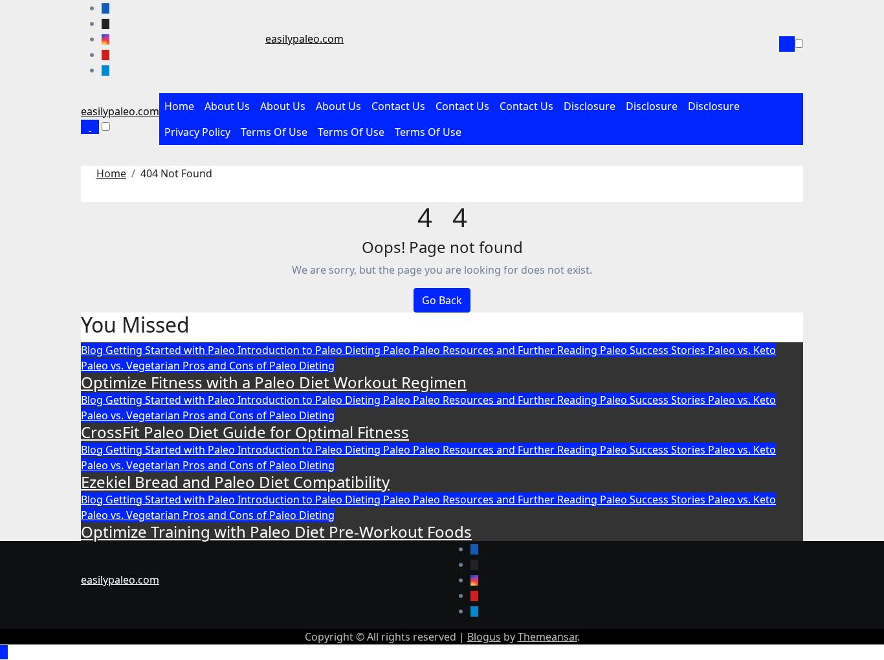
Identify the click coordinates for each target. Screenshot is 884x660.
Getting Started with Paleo (171, 350)
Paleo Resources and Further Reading (506, 350)
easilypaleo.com (304, 39)
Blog (93, 350)
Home (179, 106)
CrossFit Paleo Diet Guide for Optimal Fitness (245, 432)
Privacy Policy (197, 132)
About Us (227, 106)
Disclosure (589, 106)
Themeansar (547, 637)
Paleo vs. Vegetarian (131, 365)
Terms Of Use (274, 132)
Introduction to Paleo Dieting (310, 350)
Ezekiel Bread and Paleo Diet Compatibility (235, 481)
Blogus (484, 637)
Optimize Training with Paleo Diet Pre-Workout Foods (276, 531)
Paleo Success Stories (654, 350)
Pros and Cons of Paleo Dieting (258, 365)
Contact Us (398, 106)
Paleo (398, 350)
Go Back (442, 300)
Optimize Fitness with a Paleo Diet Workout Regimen (274, 382)
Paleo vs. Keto (742, 350)
